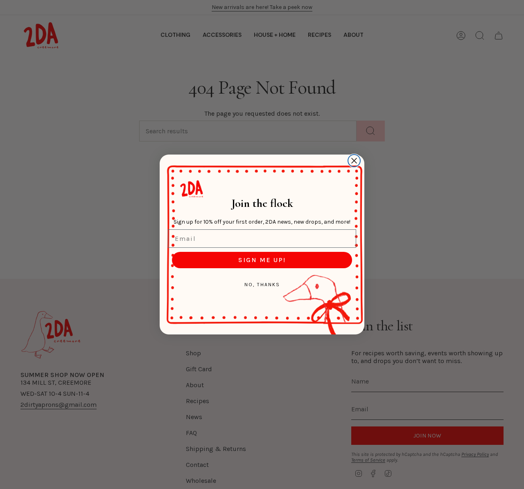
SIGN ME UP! (262, 260)
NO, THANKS (262, 284)
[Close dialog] (354, 161)
